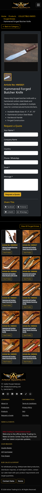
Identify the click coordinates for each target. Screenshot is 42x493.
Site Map (25, 415)
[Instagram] (8, 394)
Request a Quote (12, 194)
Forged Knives (9, 19)
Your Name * (9, 130)
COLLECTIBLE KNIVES (26, 16)
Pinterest (23, 207)
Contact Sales (8, 481)
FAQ (23, 411)
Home (3, 16)
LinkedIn (10, 212)
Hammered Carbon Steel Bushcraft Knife (9, 275)
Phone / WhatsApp (11, 158)
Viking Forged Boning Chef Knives (9, 248)
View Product (7, 252)
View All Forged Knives (30, 226)
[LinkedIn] (12, 394)
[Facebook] (3, 394)
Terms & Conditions (29, 403)
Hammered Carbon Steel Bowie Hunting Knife (30, 302)
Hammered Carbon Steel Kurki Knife (29, 275)
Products (12, 16)
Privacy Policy (27, 407)
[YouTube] (21, 394)
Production (5, 407)
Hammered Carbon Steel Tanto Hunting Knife (30, 330)
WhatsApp (23, 212)
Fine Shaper (5, 456)
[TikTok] (26, 394)
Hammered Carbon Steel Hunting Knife (30, 248)
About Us (4, 403)
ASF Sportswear (6, 452)
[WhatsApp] (30, 394)
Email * (7, 167)
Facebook (10, 207)
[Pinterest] (17, 394)
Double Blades (6, 448)
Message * (8, 176)
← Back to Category (11, 26)
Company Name (10, 139)
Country (7, 149)
